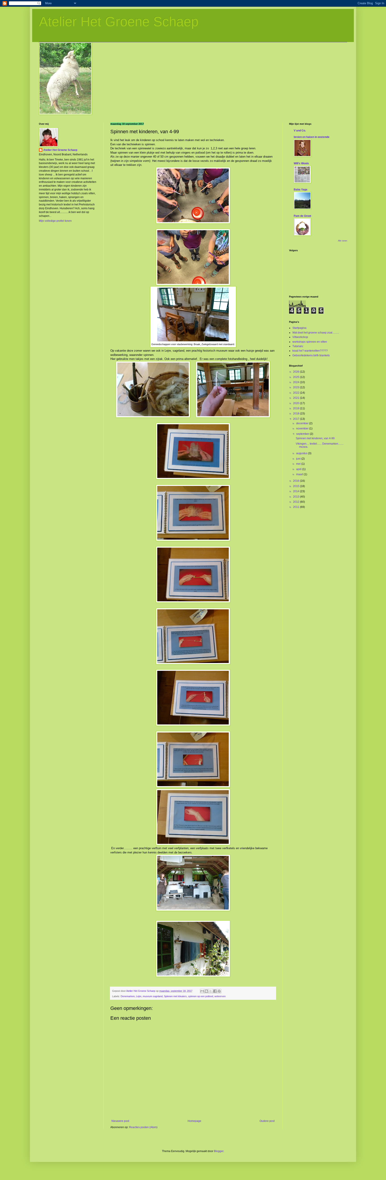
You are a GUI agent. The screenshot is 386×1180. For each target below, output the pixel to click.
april (299, 469)
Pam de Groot (302, 215)
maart (300, 474)
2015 (296, 486)
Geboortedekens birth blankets (311, 355)
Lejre (138, 996)
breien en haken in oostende (311, 137)
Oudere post (267, 1121)
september (303, 433)
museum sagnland (153, 996)
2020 (296, 403)
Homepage (194, 1121)
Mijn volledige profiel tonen (55, 220)
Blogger (218, 1151)
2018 (296, 413)
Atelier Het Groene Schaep (118, 21)
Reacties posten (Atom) (143, 1127)
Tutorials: (298, 346)
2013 (296, 496)
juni (298, 458)
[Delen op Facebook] (215, 991)
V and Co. (300, 130)
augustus (302, 453)
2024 (296, 382)
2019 (296, 408)
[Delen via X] (210, 991)
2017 (296, 418)
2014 (296, 491)
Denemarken (128, 996)
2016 (296, 480)
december (302, 423)
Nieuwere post (120, 1121)
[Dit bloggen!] (206, 991)
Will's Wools (301, 163)
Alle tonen (342, 241)
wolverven (220, 996)
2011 (296, 507)
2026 (296, 371)
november (302, 428)
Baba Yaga (300, 189)
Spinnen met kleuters (175, 996)
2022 (296, 392)
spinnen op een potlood (200, 996)
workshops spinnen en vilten (309, 341)
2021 (296, 397)
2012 (296, 501)
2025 (296, 377)
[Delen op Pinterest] (219, 991)
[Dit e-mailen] (202, 991)
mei (298, 463)
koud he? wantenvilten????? (310, 350)
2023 (296, 387)
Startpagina (299, 327)
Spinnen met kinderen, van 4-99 (315, 438)
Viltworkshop (300, 337)
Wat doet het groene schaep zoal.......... (315, 332)
